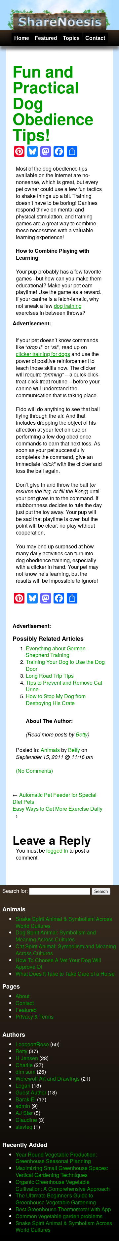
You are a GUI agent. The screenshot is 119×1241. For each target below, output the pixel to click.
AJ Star (24, 1113)
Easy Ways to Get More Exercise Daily (57, 808)
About (22, 996)
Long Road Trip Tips (50, 675)
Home (21, 38)
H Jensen (27, 1058)
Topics (71, 38)
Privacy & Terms (35, 1016)
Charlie (24, 1065)
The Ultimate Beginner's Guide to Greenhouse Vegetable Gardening (56, 1199)
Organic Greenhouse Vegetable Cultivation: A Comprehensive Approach (63, 1185)
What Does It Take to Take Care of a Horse (65, 973)
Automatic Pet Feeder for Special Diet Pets (55, 798)
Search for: (15, 891)
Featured (46, 38)
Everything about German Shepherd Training (56, 651)
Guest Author (31, 1092)
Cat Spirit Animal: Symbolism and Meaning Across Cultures (66, 949)
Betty (82, 734)
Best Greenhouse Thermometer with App (63, 1209)
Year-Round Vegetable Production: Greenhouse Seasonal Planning (56, 1158)
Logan (23, 1085)
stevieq (24, 1126)
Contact (95, 38)
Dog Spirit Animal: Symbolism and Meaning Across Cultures (56, 936)
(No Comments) (34, 770)
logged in (57, 850)
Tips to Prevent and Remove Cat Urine (64, 686)
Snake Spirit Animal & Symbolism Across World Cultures (64, 922)
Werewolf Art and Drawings (48, 1078)
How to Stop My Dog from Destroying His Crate (56, 699)
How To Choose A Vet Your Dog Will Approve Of (58, 963)
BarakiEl (26, 1099)
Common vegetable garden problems (59, 1216)
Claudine (26, 1120)
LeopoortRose (33, 1044)
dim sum (25, 1071)
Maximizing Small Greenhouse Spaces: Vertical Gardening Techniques (62, 1171)
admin (23, 1106)
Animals (50, 750)
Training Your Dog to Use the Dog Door (65, 665)
